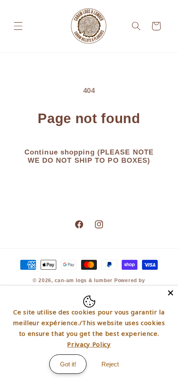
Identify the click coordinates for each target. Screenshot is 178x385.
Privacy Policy (89, 344)
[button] (18, 26)
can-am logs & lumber (84, 280)
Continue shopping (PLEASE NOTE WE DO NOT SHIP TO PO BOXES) (89, 156)
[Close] (170, 293)
